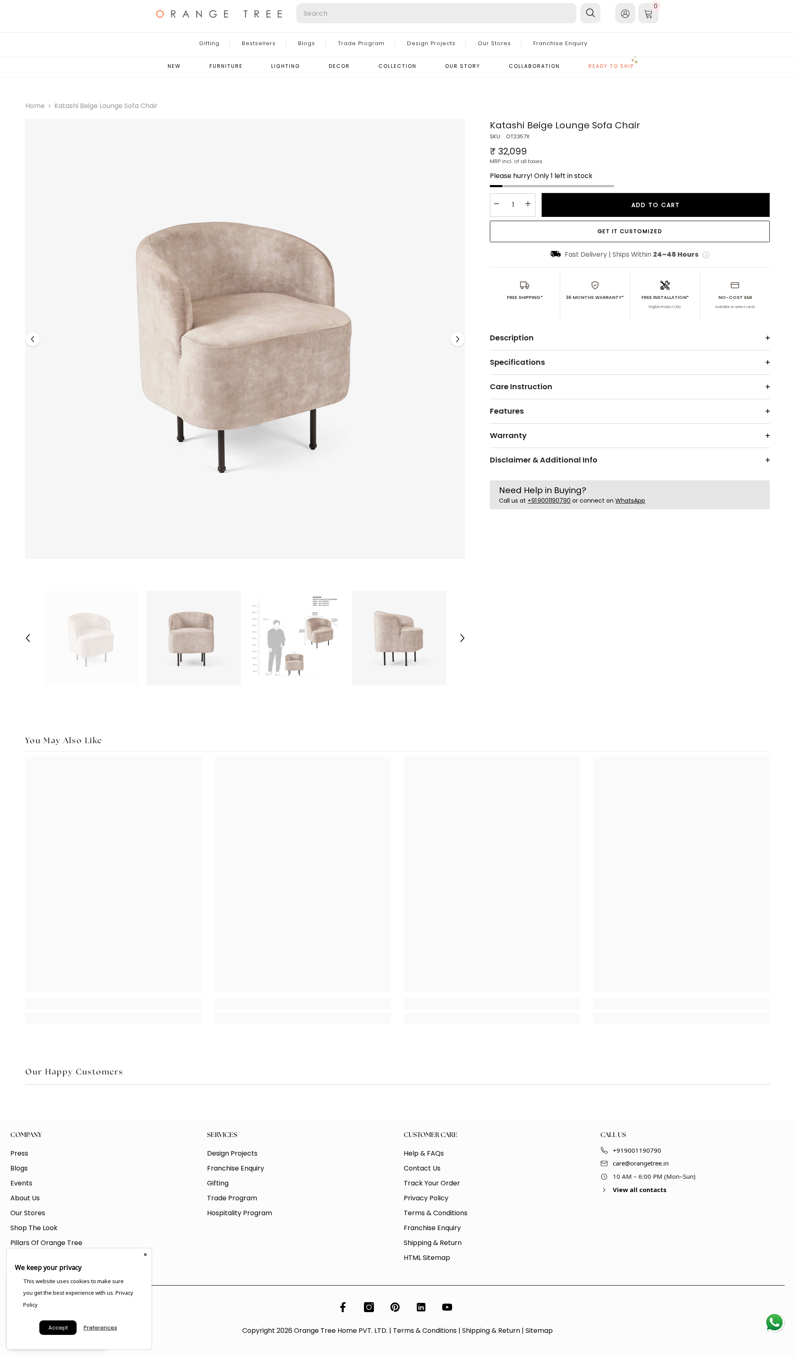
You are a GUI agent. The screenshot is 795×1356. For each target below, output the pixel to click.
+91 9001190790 (549, 501)
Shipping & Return (491, 1330)
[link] (113, 1003)
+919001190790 (637, 1150)
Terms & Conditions (425, 1330)
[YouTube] (447, 1307)
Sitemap (539, 1330)
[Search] (380, 13)
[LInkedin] (421, 1307)
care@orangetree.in (641, 1163)
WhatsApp (630, 501)
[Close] (145, 1254)
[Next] (457, 339)
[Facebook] (343, 1307)
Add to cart (655, 205)
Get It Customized (629, 231)
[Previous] (32, 339)
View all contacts (639, 1189)
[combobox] (436, 13)
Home (35, 106)
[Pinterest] (395, 1307)
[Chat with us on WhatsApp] (774, 1322)
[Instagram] (369, 1307)
